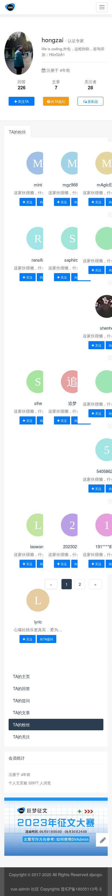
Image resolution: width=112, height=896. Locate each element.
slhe (38, 403)
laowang (38, 546)
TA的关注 (21, 736)
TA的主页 (21, 676)
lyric (38, 622)
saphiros (72, 260)
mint (38, 184)
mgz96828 (72, 184)
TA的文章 (21, 712)
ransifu (38, 260)
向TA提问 (57, 101)
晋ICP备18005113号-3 (81, 889)
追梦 (72, 403)
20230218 (72, 546)
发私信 (92, 101)
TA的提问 (21, 700)
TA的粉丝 (17, 132)
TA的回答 (21, 688)
